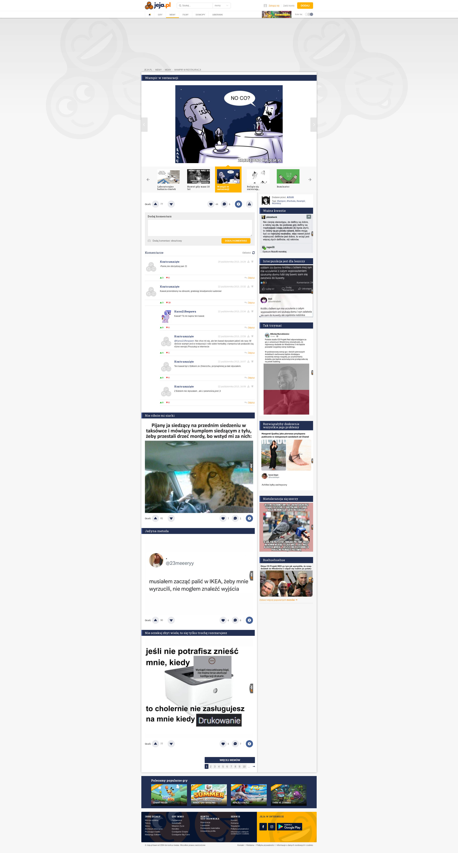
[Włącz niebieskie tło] (311, 14)
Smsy (147, 826)
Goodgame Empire (180, 832)
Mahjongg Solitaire (153, 835)
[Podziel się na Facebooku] (238, 204)
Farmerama (177, 820)
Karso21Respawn (185, 311)
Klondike (175, 829)
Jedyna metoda (157, 531)
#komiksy (276, 203)
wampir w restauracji (187, 70)
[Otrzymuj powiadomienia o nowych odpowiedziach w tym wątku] (253, 286)
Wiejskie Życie (178, 826)
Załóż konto (288, 5)
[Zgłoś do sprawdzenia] (249, 204)
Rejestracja (205, 822)
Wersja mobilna (151, 820)
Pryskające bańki (152, 832)
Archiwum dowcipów (154, 829)
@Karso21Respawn (184, 341)
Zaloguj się (274, 5)
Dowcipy (200, 15)
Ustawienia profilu (208, 831)
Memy (172, 15)
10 (244, 766)
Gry (160, 15)
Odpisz (251, 278)
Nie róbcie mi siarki (160, 415)
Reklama (234, 823)
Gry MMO (178, 816)
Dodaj (305, 5)
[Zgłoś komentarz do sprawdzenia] (249, 261)
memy (158, 70)
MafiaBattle (176, 823)
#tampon (281, 201)
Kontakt (234, 820)
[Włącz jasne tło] (306, 14)
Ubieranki (217, 15)
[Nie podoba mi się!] (175, 204)
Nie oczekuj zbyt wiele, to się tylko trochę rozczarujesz (186, 633)
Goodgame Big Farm (181, 835)
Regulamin (235, 826)
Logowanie (205, 825)
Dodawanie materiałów (210, 828)
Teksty (148, 823)
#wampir (301, 201)
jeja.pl (148, 70)
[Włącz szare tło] (309, 14)
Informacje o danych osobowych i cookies (240, 833)
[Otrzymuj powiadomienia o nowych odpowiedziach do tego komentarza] (253, 261)
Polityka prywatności (240, 829)
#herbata (291, 201)
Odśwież (246, 253)
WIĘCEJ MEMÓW (230, 760)
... (249, 766)
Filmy (185, 15)
